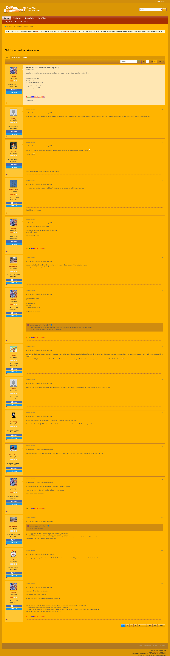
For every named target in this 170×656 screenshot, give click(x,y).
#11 (162, 446)
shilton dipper (13, 455)
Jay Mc (13, 151)
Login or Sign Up (160, 1)
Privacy (155, 646)
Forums (6, 18)
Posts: (11, 86)
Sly (13, 559)
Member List (18, 22)
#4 (162, 181)
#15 (162, 584)
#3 (162, 142)
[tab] (7, 57)
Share (15, 89)
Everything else (18, 26)
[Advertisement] (85, 41)
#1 (162, 67)
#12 (162, 479)
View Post (51, 325)
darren (13, 76)
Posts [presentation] (7, 57)
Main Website (41, 18)
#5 (162, 219)
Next (161, 625)
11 (139, 625)
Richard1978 (13, 190)
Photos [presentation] (25, 57)
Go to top (162, 646)
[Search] (164, 9)
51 (144, 625)
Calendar (26, 22)
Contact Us (147, 646)
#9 (162, 380)
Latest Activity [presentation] (16, 57)
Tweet (15, 92)
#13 (162, 517)
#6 (162, 258)
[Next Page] (156, 61)
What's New (17, 18)
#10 (162, 413)
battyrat (13, 356)
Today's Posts (29, 18)
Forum (10, 26)
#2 (162, 109)
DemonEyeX (13, 267)
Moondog (13, 422)
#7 (162, 291)
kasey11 (13, 389)
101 (149, 625)
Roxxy (13, 118)
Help (140, 646)
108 (155, 625)
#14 (162, 550)
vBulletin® (156, 652)
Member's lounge (28, 26)
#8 (162, 347)
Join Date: (10, 84)
